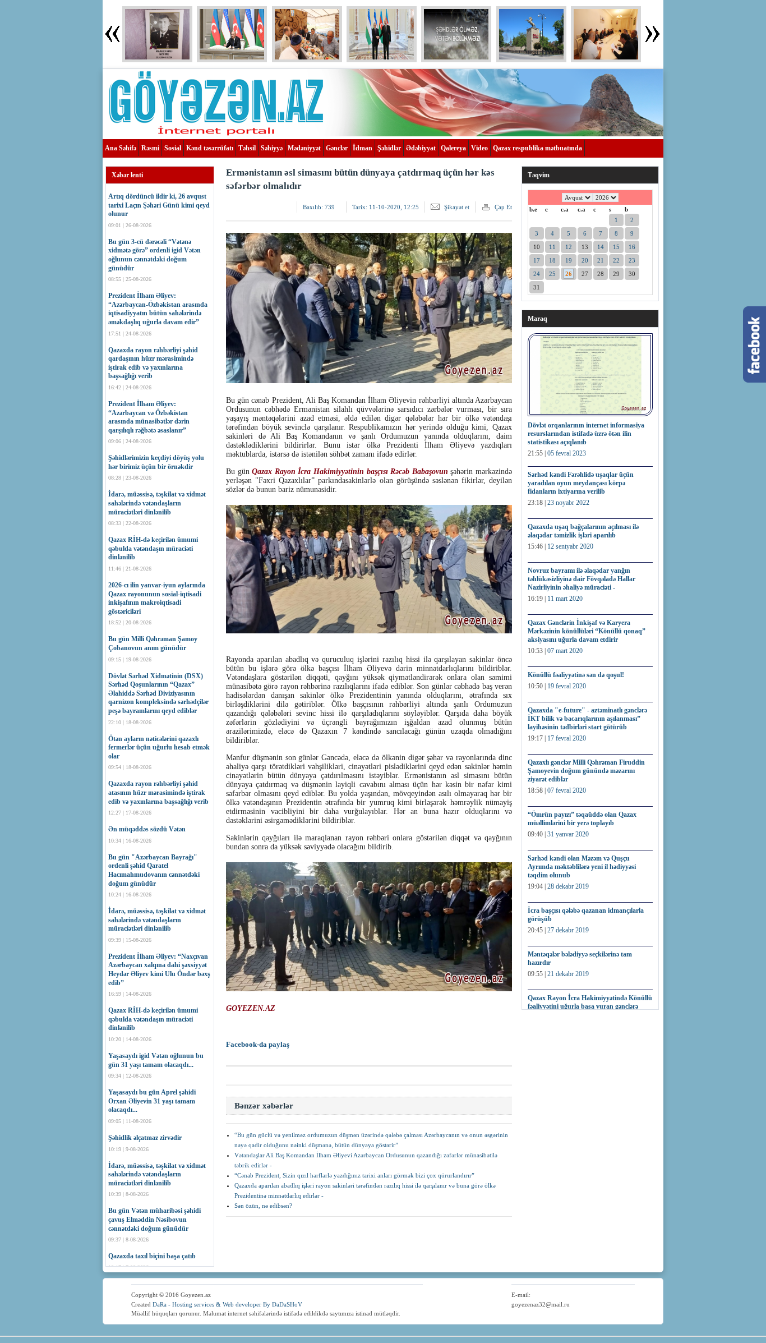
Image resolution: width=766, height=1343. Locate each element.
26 (568, 273)
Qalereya (453, 148)
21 (600, 260)
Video (479, 148)
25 (552, 273)
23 (632, 260)
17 (536, 260)
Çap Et (503, 207)
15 (616, 246)
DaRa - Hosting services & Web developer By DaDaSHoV (227, 1304)
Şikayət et (456, 207)
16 (632, 246)
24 (536, 273)
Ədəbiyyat (421, 148)
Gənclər (337, 148)
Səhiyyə (272, 148)
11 (552, 246)
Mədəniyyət (304, 148)
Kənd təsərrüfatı (209, 148)
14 (600, 246)
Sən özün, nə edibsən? (263, 1205)
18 (552, 260)
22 (616, 260)
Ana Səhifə (120, 148)
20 (585, 260)
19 (568, 260)
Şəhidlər (389, 148)
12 (568, 246)
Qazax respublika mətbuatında (537, 148)
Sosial (172, 148)
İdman (362, 148)
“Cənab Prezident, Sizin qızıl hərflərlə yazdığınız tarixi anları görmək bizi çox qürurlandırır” (354, 1175)
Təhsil (247, 148)
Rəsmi (150, 148)
